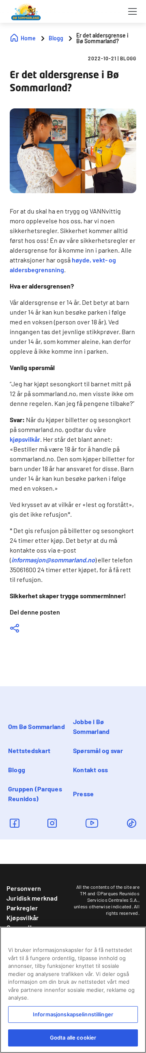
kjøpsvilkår (25, 439)
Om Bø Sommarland (36, 726)
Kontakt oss (90, 769)
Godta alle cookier (73, 1037)
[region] (73, 990)
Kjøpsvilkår (22, 917)
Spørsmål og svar (98, 750)
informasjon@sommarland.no (53, 560)
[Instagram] (52, 823)
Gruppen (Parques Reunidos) (35, 793)
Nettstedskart (29, 750)
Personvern (23, 888)
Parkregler (22, 908)
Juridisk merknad (32, 898)
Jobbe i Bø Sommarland (91, 726)
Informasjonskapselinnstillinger (73, 1014)
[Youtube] (92, 823)
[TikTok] (131, 823)
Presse (83, 793)
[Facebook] (14, 823)
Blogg (16, 769)
